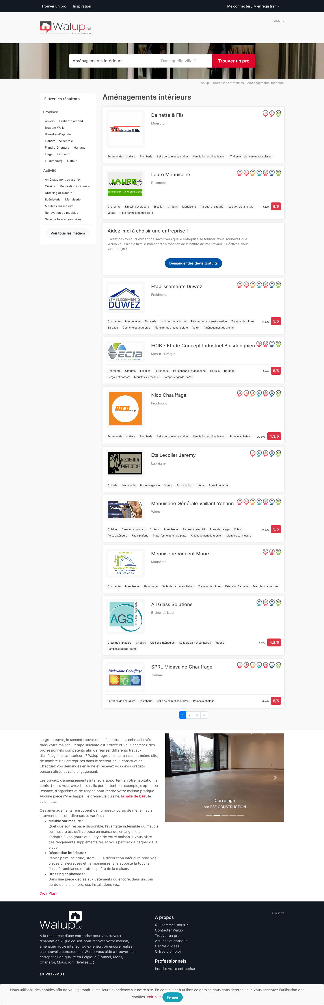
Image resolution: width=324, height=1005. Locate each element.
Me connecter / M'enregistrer (252, 6)
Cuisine (50, 186)
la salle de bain (133, 796)
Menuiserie (73, 199)
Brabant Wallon (55, 127)
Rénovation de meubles (61, 212)
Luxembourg (54, 160)
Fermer (172, 997)
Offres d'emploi (168, 951)
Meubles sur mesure (59, 206)
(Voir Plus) (48, 893)
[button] (174, 777)
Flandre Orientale (57, 147)
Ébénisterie (53, 199)
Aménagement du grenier (63, 179)
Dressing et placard (58, 193)
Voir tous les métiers (67, 233)
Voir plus (154, 997)
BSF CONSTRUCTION (228, 807)
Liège (49, 154)
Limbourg (64, 154)
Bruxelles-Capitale (58, 134)
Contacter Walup (169, 930)
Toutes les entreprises (228, 83)
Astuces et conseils (171, 941)
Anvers (50, 121)
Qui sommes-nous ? (171, 925)
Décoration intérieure (75, 186)
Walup (204, 83)
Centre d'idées (167, 946)
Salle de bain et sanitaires (63, 219)
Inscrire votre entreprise (175, 968)
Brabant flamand (71, 121)
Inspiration (82, 6)
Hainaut (79, 147)
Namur (72, 160)
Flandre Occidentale (59, 141)
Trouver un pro (53, 6)
